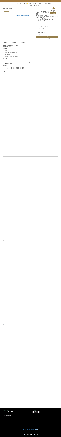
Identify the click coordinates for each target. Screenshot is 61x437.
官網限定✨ (26, 3)
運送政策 (36, 429)
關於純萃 (16, 3)
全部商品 (4, 8)
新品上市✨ (21, 3)
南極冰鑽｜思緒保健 (12, 8)
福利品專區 (52, 3)
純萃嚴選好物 (47, 3)
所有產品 (30, 3)
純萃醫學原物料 (36, 5)
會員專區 (31, 5)
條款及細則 (25, 429)
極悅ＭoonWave (42, 3)
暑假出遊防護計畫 (36, 3)
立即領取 (53, 13)
